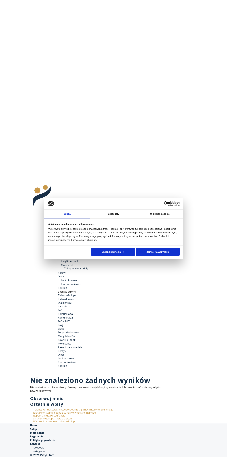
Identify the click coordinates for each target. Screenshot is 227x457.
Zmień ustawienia (111, 251)
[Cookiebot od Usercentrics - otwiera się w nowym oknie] (166, 203)
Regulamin (37, 436)
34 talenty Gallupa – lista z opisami (53, 418)
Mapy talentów (66, 336)
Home (34, 425)
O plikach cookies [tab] (160, 214)
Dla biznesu (64, 302)
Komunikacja (65, 314)
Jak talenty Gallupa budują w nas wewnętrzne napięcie (64, 412)
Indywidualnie (66, 299)
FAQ (60, 310)
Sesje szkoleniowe (68, 332)
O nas (61, 354)
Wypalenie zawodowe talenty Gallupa (54, 421)
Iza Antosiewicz (70, 280)
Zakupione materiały (76, 268)
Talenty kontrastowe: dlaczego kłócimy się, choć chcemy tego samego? (74, 409)
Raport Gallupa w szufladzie (49, 415)
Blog (60, 325)
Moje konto (67, 265)
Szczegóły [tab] (113, 214)
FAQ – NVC (64, 321)
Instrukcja (63, 306)
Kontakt (62, 366)
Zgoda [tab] (67, 214)
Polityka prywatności (43, 440)
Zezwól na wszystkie (158, 251)
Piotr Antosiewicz (71, 284)
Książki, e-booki (70, 261)
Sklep (61, 328)
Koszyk (62, 351)
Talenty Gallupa (67, 295)
